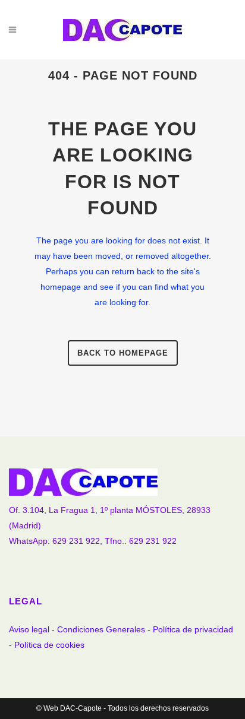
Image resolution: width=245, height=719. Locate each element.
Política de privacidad (193, 629)
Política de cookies (49, 645)
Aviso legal (29, 629)
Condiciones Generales (101, 629)
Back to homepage (122, 353)
